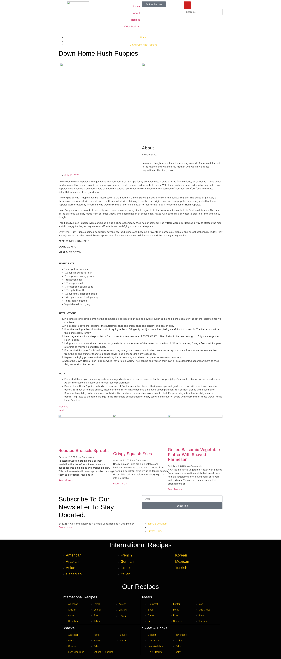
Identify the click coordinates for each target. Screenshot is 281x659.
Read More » (66, 480)
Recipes (135, 19)
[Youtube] (187, 5)
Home (136, 6)
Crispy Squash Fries (132, 453)
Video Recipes (132, 26)
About (136, 13)
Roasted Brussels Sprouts (84, 450)
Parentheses (65, 527)
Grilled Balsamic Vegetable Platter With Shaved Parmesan (194, 454)
